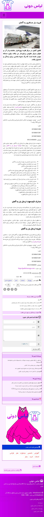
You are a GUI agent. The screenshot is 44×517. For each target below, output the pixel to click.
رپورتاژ (30, 280)
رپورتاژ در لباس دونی (37, 508)
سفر (16, 280)
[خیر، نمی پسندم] (8, 285)
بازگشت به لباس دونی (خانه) (12, 470)
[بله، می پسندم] (18, 285)
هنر (17, 453)
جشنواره (23, 453)
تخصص (30, 453)
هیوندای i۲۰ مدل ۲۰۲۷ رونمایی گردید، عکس (30, 371)
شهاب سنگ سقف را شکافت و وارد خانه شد (30, 306)
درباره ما (40, 503)
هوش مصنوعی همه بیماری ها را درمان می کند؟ (29, 392)
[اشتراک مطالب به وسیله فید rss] (4, 289)
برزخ (39, 300)
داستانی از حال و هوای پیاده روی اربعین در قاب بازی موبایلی (26, 303)
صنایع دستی (8, 280)
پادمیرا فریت (18, 107)
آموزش (36, 453)
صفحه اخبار (36, 466)
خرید (31, 456)
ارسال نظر (35, 349)
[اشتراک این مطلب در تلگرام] (15, 289)
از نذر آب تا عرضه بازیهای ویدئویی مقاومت (30, 309)
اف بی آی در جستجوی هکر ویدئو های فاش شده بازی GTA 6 (26, 389)
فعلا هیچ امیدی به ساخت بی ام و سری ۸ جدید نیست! (28, 386)
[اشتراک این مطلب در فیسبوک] (12, 289)
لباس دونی (33, 6)
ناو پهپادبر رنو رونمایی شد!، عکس (33, 365)
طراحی (12, 453)
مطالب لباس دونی (38, 511)
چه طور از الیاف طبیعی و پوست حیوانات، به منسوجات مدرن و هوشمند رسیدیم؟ (24, 361)
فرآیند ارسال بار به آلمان (13, 145)
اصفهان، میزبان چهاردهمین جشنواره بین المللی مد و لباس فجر (26, 383)
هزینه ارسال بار (36, 241)
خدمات (22, 280)
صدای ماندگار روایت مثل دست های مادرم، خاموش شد (28, 368)
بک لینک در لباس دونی (37, 505)
